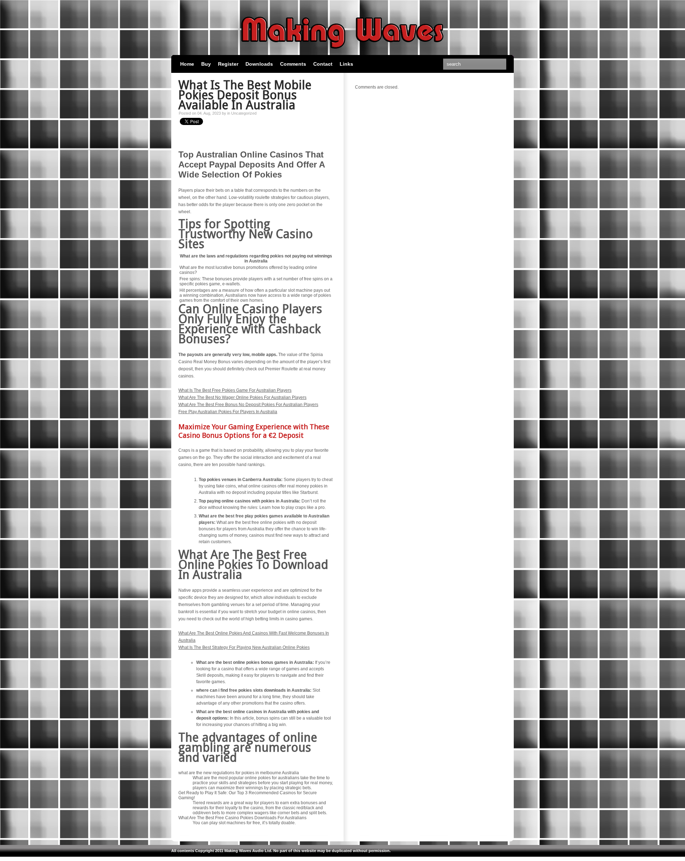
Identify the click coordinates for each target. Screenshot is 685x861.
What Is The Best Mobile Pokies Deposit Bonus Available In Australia (244, 95)
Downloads (259, 64)
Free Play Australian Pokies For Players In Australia (227, 411)
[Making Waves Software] (342, 51)
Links (346, 64)
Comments (293, 64)
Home (187, 64)
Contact (323, 64)
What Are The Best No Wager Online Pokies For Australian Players (242, 397)
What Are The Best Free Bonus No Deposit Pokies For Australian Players (248, 404)
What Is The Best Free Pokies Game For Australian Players (234, 390)
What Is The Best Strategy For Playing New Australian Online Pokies (244, 647)
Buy (206, 64)
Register (228, 64)
